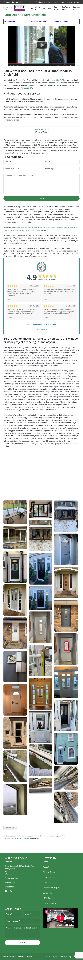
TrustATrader (51, 279)
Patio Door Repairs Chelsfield (24, 15)
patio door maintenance (49, 836)
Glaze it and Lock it (41, 129)
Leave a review (41, 329)
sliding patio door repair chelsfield (25, 230)
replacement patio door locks (20, 838)
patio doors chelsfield (62, 228)
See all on (41, 324)
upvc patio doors (19, 836)
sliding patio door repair (33, 836)
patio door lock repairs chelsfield (44, 228)
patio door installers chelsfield (24, 228)
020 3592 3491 (58, 80)
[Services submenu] (50, 8)
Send (41, 198)
